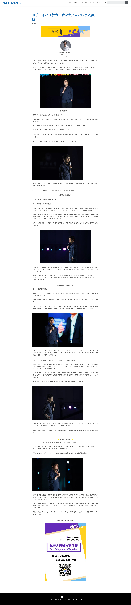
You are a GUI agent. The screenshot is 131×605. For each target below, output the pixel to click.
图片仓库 (84, 2)
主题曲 (92, 2)
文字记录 (76, 2)
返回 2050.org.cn (65, 597)
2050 (70, 2)
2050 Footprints (12, 2)
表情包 (99, 2)
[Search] (126, 2)
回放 (105, 2)
